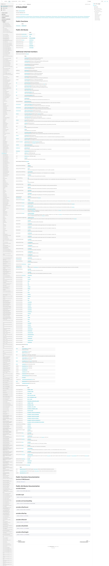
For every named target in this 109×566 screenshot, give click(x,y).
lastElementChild (30, 205)
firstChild (29, 442)
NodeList (17, 138)
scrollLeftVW (30, 223)
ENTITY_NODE (29, 399)
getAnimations (27, 141)
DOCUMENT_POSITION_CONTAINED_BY (33, 420)
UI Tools (19, 1)
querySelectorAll (27, 138)
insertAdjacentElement (28, 113)
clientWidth (29, 190)
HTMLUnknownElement (85, 17)
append (23, 354)
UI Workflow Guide (14, 1)
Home (16, 4)
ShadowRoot (24, 275)
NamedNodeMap (18, 197)
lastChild (28, 445)
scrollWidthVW (30, 242)
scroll (29, 319)
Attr (16, 82)
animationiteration (31, 334)
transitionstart (30, 336)
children (29, 199)
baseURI (28, 458)
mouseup (29, 313)
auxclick (29, 286)
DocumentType (74, 455)
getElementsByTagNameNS (29, 107)
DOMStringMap (24, 34)
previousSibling (29, 448)
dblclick (29, 288)
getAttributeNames (28, 101)
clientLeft (29, 187)
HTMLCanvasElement (36, 16)
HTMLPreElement (26, 17)
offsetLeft (31, 43)
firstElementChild (30, 202)
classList (29, 264)
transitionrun (30, 342)
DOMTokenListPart (19, 267)
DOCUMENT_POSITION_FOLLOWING (33, 416)
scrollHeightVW (30, 251)
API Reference (20, 4)
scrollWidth (29, 239)
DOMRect (17, 144)
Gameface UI (23, 1)
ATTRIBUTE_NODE (30, 391)
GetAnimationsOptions (35, 141)
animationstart (30, 328)
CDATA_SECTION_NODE (31, 395)
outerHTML (29, 272)
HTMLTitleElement (78, 17)
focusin (29, 277)
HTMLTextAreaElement (71, 17)
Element (21, 14)
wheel (29, 321)
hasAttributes (27, 98)
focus (25, 129)
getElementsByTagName (28, 104)
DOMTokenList (24, 264)
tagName (29, 165)
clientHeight (30, 193)
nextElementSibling (31, 213)
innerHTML (29, 269)
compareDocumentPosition (26, 379)
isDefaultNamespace (25, 375)
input (28, 315)
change (29, 317)
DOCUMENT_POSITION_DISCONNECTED (33, 412)
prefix (29, 168)
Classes (25, 4)
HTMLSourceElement (45, 17)
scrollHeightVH (30, 254)
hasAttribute (27, 76)
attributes (29, 196)
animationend (30, 330)
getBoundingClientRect (28, 144)
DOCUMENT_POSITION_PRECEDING (33, 414)
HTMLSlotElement (38, 17)
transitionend (30, 338)
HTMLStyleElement (58, 17)
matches (26, 123)
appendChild (24, 351)
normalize (23, 377)
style (30, 36)
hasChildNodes (24, 369)
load (28, 300)
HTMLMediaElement (86, 16)
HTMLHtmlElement (54, 16)
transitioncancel (30, 340)
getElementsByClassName (29, 110)
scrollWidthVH (30, 245)
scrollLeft (29, 220)
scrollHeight (30, 248)
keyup (29, 298)
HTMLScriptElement (32, 17)
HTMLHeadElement (48, 16)
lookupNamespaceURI (25, 383)
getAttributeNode (27, 82)
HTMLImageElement (68, 16)
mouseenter (30, 307)
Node (24, 14)
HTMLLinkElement (80, 16)
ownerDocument (30, 454)
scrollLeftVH (30, 226)
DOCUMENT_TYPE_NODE (31, 406)
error (28, 290)
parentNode (29, 432)
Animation (21, 141)
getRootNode (24, 381)
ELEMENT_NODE (30, 389)
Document (23, 454)
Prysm (9, 1)
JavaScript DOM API (22, 10)
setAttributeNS (27, 61)
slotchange (29, 462)
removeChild (24, 348)
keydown (29, 294)
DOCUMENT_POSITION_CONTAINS (32, 418)
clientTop (29, 184)
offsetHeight (31, 47)
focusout (29, 279)
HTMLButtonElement (29, 16)
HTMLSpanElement (51, 17)
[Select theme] (107, 1)
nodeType (29, 429)
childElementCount (31, 217)
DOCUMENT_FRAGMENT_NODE (32, 408)
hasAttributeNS (27, 79)
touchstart (29, 323)
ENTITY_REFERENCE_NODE (31, 397)
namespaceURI (30, 171)
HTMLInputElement (74, 16)
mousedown (30, 302)
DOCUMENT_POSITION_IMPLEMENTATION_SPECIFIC (35, 422)
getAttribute (27, 70)
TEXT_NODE (29, 393)
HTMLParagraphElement (19, 17)
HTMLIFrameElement (61, 16)
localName (29, 174)
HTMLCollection (18, 104)
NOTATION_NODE (30, 410)
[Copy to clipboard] (89, 482)
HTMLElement (18, 25)
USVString (23, 458)
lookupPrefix (24, 373)
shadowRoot (30, 275)
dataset (30, 34)
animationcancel (30, 332)
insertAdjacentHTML (28, 132)
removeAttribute (27, 64)
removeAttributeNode (28, 95)
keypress (29, 296)
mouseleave (30, 309)
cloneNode (24, 364)
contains (23, 371)
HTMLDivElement (42, 16)
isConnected (29, 460)
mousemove (30, 311)
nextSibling (29, 451)
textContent (29, 427)
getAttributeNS (27, 73)
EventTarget (27, 14)
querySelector (27, 135)
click (28, 284)
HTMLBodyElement (23, 16)
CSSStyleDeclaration (25, 36)
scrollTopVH (30, 236)
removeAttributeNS (28, 67)
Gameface (5, 1)
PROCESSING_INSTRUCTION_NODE (33, 401)
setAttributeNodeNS (28, 92)
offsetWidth (31, 45)
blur (25, 126)
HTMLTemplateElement (64, 17)
